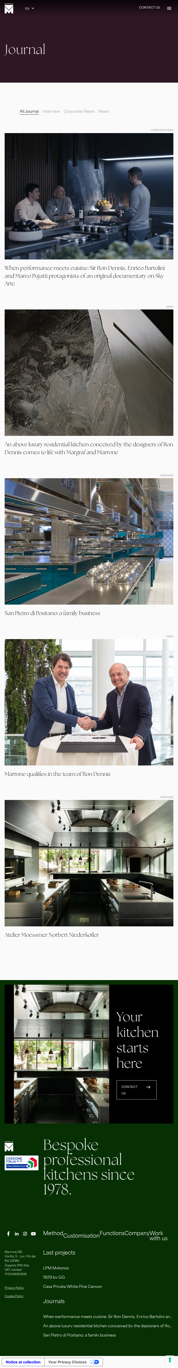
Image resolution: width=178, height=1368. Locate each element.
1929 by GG (54, 1277)
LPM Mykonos (56, 1267)
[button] (29, 8)
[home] (9, 8)
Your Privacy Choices (67, 1362)
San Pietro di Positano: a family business (79, 1335)
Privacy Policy (14, 1287)
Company (136, 1232)
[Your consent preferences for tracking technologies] (169, 1360)
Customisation (81, 1235)
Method (53, 1232)
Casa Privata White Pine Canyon (72, 1286)
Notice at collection (23, 1362)
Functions (112, 1232)
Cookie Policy (14, 1296)
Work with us (158, 1235)
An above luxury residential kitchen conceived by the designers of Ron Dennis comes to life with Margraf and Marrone (108, 1325)
